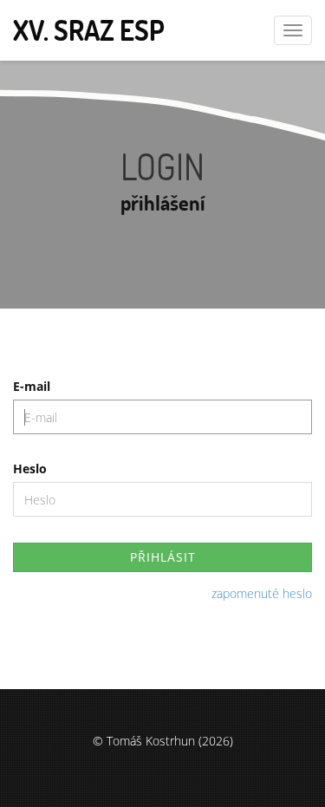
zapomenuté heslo (261, 593)
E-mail (31, 386)
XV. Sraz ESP (89, 30)
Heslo (30, 468)
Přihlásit (163, 557)
